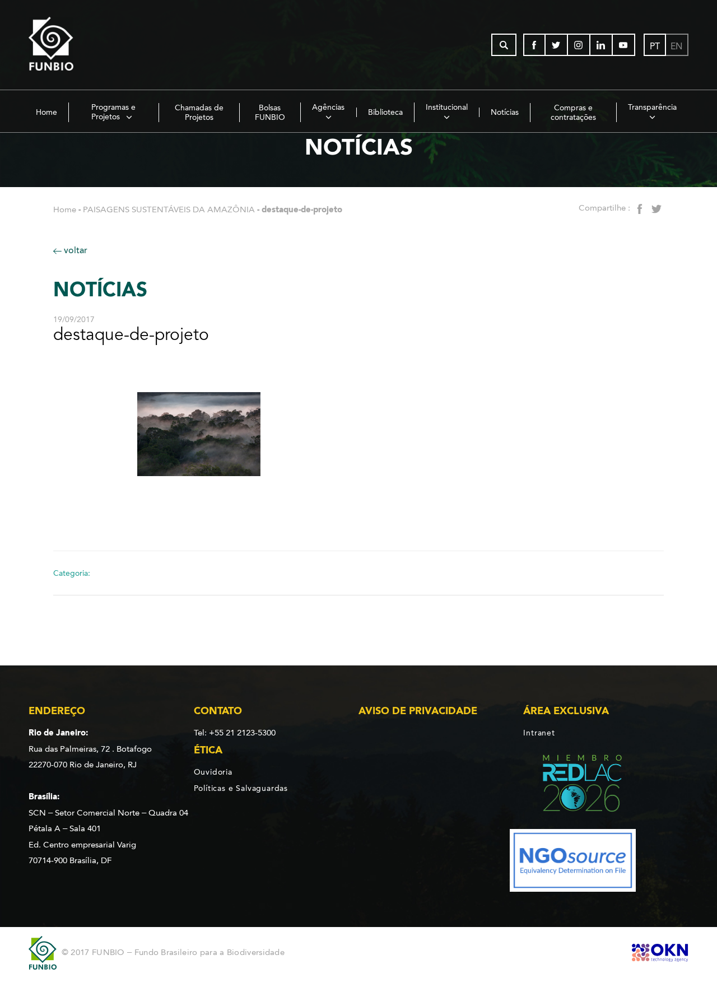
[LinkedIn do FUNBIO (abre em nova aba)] (601, 45)
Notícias (505, 112)
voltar (74, 250)
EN (676, 46)
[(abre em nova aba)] (573, 785)
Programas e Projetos (113, 112)
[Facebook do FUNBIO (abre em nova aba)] (534, 45)
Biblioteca (385, 112)
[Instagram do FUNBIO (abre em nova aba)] (579, 45)
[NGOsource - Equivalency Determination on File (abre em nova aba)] (573, 862)
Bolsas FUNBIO (270, 112)
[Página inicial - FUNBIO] (82, 45)
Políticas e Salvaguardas (241, 788)
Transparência (652, 107)
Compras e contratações (573, 112)
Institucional (447, 107)
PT (655, 46)
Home (46, 112)
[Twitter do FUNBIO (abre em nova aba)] (557, 45)
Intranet (539, 732)
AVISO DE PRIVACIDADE (417, 711)
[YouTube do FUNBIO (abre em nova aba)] (624, 45)
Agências (328, 107)
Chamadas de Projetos (199, 112)
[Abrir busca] (503, 45)
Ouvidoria (213, 771)
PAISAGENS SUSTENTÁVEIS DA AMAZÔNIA (169, 209)
